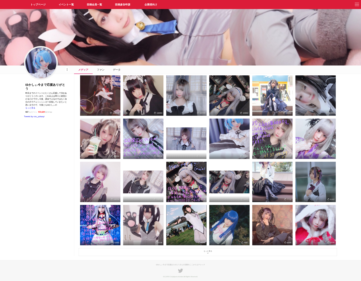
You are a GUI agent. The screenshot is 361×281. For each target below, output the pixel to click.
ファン (100, 69)
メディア (83, 69)
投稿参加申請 (122, 4)
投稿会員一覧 (94, 4)
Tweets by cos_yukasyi (34, 116)
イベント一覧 (66, 4)
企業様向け (151, 4)
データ (117, 69)
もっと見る (30, 108)
